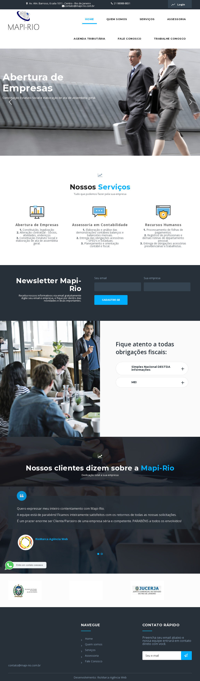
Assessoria (176, 19)
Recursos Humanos (163, 224)
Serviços (147, 19)
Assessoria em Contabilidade (100, 224)
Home (89, 19)
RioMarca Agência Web (112, 677)
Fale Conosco (129, 38)
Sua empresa (152, 278)
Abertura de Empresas (36, 224)
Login (181, 4)
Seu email (100, 278)
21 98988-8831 (122, 3)
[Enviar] (186, 655)
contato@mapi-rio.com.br (80, 6)
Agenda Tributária (89, 38)
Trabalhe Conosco (170, 38)
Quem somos (116, 19)
